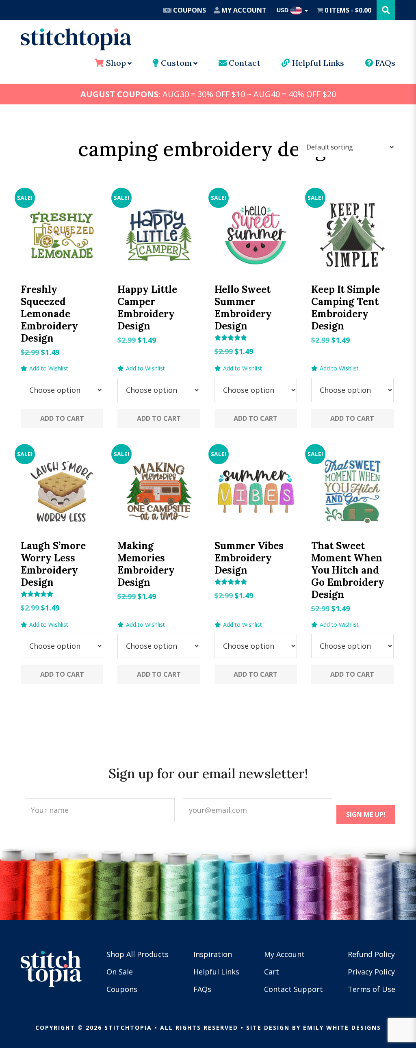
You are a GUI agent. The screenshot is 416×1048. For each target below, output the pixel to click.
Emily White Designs (342, 1027)
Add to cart (62, 418)
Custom (175, 63)
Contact (243, 63)
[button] (44, 368)
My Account (243, 10)
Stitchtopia (76, 39)
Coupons (188, 10)
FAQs (384, 63)
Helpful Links (317, 63)
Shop (115, 63)
